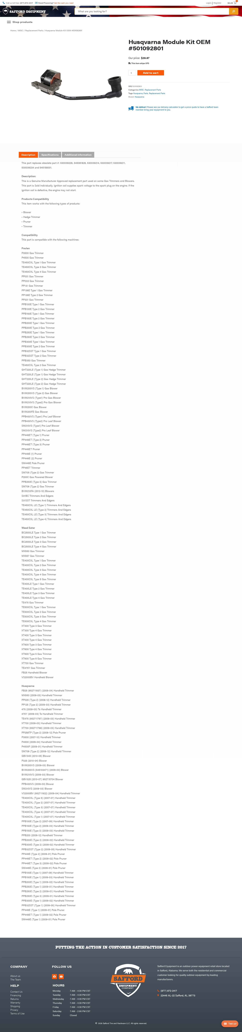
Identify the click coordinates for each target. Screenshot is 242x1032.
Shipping (15, 1006)
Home (13, 30)
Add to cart (150, 72)
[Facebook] (54, 976)
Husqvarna (138, 93)
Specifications (50, 154)
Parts (146, 93)
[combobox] (152, 11)
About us (15, 976)
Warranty (15, 1002)
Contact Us (16, 991)
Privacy (14, 1009)
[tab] (28, 155)
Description (28, 154)
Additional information (78, 154)
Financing (15, 995)
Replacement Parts (34, 30)
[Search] (233, 11)
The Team (15, 979)
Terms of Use (17, 1013)
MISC (20, 30)
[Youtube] (61, 976)
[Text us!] (230, 1024)
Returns (14, 999)
